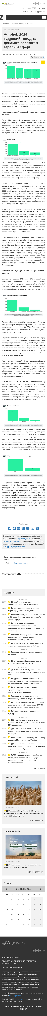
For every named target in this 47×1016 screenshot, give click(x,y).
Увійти (25, 12)
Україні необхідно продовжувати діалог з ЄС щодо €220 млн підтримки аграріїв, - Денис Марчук (26, 616)
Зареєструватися (37, 12)
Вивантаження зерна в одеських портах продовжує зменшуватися (23, 609)
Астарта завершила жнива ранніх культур (24, 712)
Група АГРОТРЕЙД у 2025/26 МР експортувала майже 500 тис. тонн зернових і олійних (26, 672)
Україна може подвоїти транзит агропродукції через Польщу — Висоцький (25, 697)
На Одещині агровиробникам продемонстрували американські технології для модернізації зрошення (26, 689)
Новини (6, 54)
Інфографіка (20, 54)
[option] (23, 73)
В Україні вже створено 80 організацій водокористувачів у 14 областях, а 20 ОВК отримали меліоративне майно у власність (26, 704)
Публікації (11, 777)
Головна (5, 23)
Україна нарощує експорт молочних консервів (25, 653)
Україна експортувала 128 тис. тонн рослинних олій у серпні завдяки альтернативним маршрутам (25, 637)
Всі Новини (39, 768)
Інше (33, 54)
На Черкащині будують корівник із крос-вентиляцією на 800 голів (24, 662)
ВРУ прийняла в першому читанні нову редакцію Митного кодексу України (26, 739)
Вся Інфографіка (35, 872)
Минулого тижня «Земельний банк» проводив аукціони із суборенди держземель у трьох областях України (26, 746)
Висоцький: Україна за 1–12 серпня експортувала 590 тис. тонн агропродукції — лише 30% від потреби (23, 813)
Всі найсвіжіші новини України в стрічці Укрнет (23, 1008)
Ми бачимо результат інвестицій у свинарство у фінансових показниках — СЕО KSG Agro (26, 731)
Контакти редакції (10, 957)
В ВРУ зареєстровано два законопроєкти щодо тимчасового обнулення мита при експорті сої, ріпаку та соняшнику (26, 627)
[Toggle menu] (44, 17)
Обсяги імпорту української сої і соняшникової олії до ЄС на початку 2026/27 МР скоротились (26, 722)
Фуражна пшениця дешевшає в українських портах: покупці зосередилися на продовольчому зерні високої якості (25, 681)
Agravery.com (18, 999)
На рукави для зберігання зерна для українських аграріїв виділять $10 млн (25, 644)
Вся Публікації (36, 821)
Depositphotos (15, 996)
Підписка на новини (12, 967)
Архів (8, 883)
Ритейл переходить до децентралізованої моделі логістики (23, 603)
